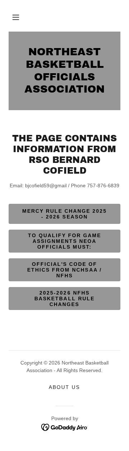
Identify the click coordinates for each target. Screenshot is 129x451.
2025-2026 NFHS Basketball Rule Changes (64, 298)
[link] (64, 71)
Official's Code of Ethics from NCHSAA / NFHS (64, 269)
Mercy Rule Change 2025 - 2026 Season (64, 214)
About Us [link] (64, 387)
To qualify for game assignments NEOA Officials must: (64, 241)
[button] (16, 17)
